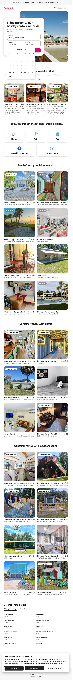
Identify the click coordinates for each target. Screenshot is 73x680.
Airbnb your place (60, 8)
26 (17, 73)
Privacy (33, 677)
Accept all (14, 668)
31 (10, 77)
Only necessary (34, 668)
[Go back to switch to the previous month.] (10, 49)
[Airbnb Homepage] (8, 8)
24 (10, 73)
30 (32, 73)
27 (21, 73)
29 (28, 73)
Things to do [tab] (24, 609)
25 (14, 73)
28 (25, 73)
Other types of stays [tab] (10, 609)
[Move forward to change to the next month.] (32, 49)
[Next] (39, 79)
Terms (39, 677)
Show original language (51, 2)
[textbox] (15, 44)
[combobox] (23, 38)
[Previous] (32, 79)
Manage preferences (54, 668)
